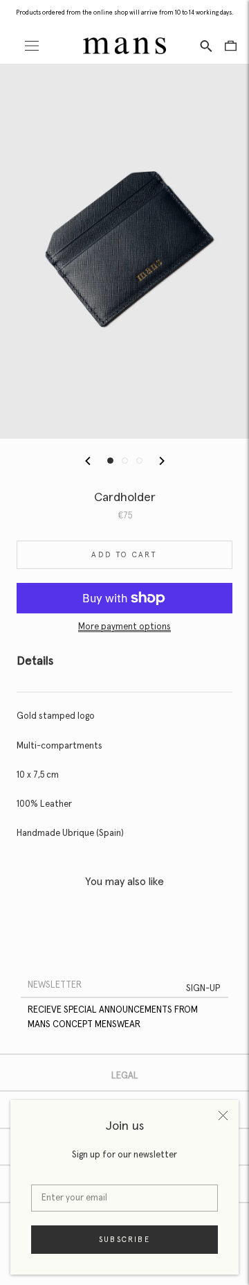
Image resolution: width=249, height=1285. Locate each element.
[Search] (206, 45)
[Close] (223, 1115)
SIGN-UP (203, 988)
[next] (160, 460)
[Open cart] (231, 46)
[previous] (88, 460)
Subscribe (124, 1239)
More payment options (124, 626)
